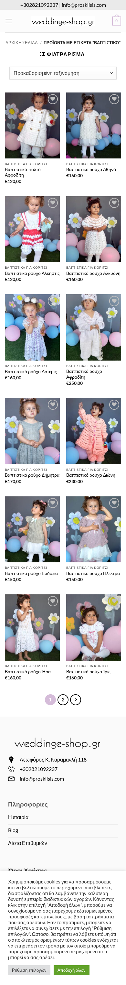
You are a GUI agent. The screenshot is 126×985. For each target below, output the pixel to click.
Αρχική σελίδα (21, 42)
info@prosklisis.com (84, 5)
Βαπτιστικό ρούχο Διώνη (90, 475)
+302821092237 (39, 5)
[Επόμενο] (75, 699)
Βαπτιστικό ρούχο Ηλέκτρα (93, 573)
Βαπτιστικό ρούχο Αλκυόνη (93, 273)
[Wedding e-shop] (63, 21)
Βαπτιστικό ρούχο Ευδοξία (31, 573)
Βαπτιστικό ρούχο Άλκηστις (32, 273)
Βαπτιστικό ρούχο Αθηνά (91, 169)
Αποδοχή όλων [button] (72, 970)
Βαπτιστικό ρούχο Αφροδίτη (84, 374)
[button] (9, 21)
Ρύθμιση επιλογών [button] (29, 970)
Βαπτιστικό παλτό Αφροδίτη (23, 172)
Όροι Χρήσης (27, 870)
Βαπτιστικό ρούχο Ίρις (88, 671)
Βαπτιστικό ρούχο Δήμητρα (32, 475)
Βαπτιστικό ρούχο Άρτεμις (31, 371)
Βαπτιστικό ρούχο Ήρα (28, 671)
